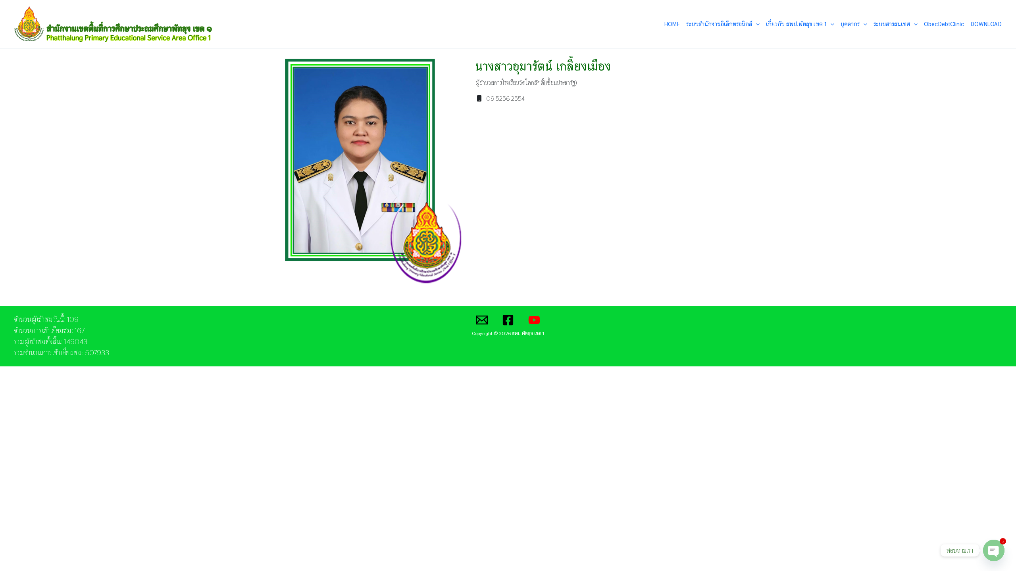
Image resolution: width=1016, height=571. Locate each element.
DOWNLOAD (986, 24)
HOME (672, 24)
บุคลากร (850, 24)
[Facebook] (508, 320)
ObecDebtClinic (944, 24)
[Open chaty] (993, 550)
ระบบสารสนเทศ (892, 24)
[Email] (482, 320)
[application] (756, 24)
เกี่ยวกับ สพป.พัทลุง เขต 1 (796, 24)
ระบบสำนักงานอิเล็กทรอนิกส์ (719, 24)
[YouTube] (534, 320)
